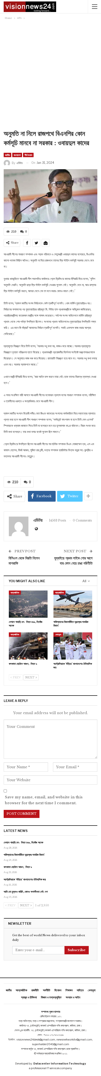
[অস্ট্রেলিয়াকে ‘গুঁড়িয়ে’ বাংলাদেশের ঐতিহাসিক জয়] (72, 646)
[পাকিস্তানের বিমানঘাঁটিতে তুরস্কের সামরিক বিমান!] (72, 604)
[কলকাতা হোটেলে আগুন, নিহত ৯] (28, 646)
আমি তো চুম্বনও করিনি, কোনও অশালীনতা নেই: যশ (26, 891)
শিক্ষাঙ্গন (69, 990)
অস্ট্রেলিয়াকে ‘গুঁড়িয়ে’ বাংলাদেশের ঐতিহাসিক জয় (25, 879)
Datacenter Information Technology (59, 1063)
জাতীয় (7, 155)
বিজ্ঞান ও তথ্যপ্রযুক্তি (51, 997)
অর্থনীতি (46, 990)
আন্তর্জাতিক (15, 592)
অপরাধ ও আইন (73, 997)
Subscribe (77, 950)
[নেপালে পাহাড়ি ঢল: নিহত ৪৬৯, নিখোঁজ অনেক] (28, 604)
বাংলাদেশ (17, 155)
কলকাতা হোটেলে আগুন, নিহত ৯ (18, 867)
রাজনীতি (35, 990)
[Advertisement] (50, 76)
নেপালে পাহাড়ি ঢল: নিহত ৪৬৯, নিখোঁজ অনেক (23, 842)
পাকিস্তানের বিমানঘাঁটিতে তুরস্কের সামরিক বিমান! (24, 854)
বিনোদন (57, 990)
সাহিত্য (80, 990)
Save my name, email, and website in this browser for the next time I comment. (44, 800)
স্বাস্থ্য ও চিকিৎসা (29, 997)
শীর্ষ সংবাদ (28, 155)
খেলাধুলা (58, 634)
